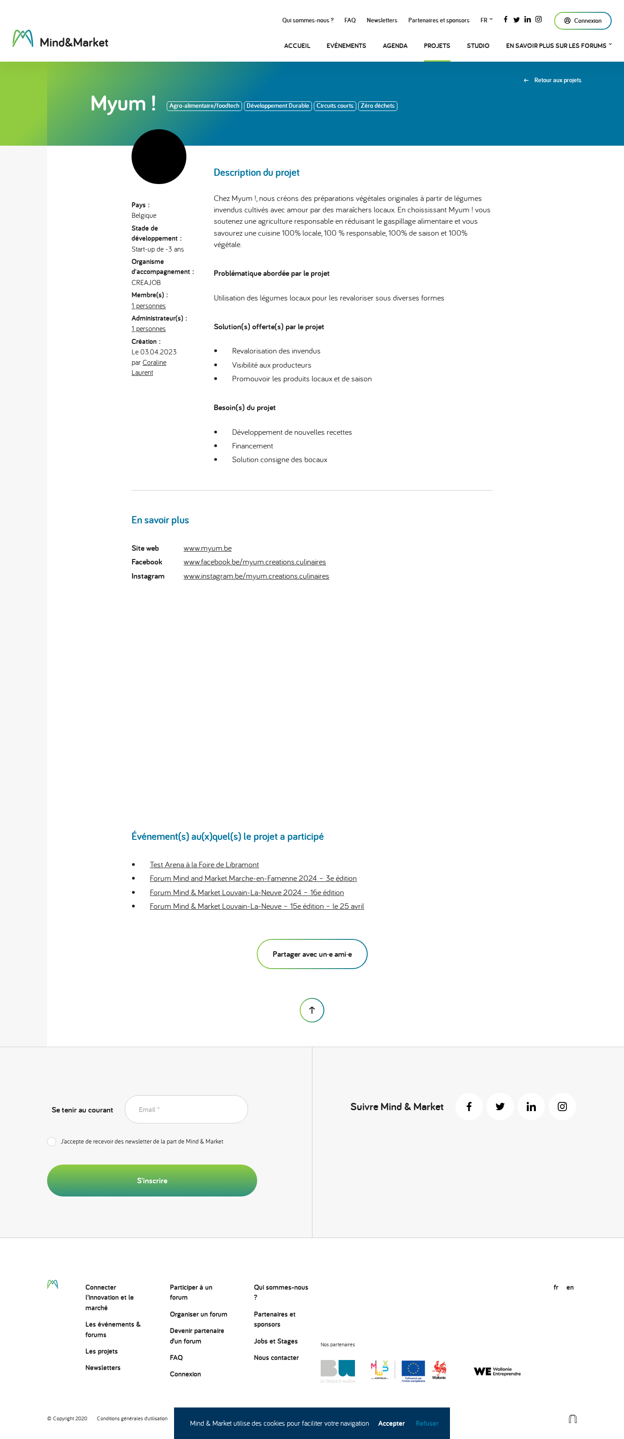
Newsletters (382, 20)
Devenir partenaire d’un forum (197, 1335)
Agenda (395, 45)
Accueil (297, 45)
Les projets (101, 1351)
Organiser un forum (198, 1314)
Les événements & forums (113, 1329)
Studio (478, 45)
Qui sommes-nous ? (307, 20)
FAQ (350, 20)
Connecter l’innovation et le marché (109, 1297)
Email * (149, 1109)
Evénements (346, 45)
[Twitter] (516, 18)
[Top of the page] (312, 1010)
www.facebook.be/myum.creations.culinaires (255, 561)
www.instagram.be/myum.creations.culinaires (256, 575)
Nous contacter (276, 1357)
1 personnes (149, 305)
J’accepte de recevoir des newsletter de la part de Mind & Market (142, 1141)
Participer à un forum (191, 1292)
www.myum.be (208, 548)
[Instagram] (538, 18)
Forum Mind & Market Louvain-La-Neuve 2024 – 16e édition (247, 892)
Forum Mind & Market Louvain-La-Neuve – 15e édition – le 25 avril (257, 906)
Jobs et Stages (276, 1341)
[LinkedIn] (527, 18)
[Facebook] (505, 18)
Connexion (185, 1374)
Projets (437, 45)
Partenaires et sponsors (439, 20)
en (570, 1287)
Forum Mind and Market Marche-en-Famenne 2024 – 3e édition (253, 878)
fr (484, 20)
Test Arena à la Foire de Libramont (204, 864)
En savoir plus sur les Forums (556, 45)
